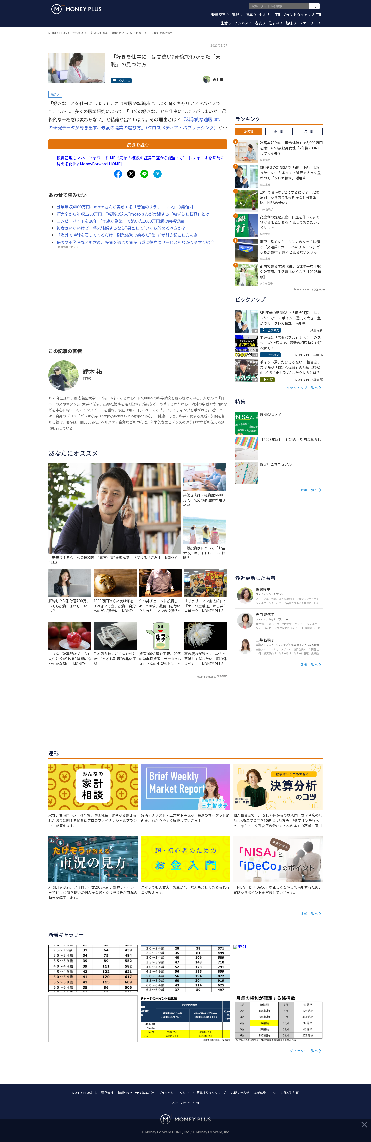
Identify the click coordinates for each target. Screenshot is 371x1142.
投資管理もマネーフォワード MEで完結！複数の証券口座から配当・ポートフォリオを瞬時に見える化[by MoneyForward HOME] (140, 161)
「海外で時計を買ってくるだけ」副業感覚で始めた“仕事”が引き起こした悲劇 (127, 235)
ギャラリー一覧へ (304, 1050)
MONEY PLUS (57, 33)
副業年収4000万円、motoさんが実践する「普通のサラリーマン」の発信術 (125, 207)
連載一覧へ (309, 913)
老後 (258, 22)
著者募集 (260, 1092)
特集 (249, 14)
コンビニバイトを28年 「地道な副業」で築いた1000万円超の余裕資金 (120, 221)
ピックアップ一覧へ (302, 387)
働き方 (55, 94)
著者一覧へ (309, 664)
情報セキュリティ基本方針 (136, 1092)
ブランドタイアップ (301, 14)
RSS (273, 1092)
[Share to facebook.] (118, 174)
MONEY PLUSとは (84, 1092)
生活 (224, 22)
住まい (274, 22)
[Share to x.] (131, 174)
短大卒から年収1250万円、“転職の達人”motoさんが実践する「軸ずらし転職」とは (133, 214)
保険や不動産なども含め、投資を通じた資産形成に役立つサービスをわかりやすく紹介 (135, 242)
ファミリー (308, 22)
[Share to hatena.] (157, 174)
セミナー (269, 14)
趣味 (289, 22)
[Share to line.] (144, 174)
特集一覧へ (309, 490)
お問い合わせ (240, 1092)
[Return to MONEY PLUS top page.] (76, 9)
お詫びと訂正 (290, 1092)
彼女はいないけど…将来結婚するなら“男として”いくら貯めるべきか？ (121, 228)
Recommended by (206, 676)
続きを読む (137, 144)
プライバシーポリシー (173, 1092)
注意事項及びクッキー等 (210, 1092)
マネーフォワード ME (185, 1102)
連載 (235, 14)
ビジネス (241, 22)
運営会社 (107, 1092)
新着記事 (218, 14)
